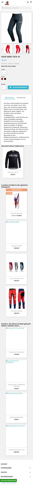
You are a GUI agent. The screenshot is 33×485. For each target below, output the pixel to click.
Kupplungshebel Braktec (16, 417)
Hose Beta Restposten (16, 213)
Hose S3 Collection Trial (16, 278)
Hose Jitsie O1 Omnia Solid (16, 352)
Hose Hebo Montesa (16, 311)
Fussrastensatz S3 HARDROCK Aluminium (16, 385)
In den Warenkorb (18, 87)
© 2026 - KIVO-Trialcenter (8, 483)
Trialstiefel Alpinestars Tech (16, 450)
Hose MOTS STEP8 (16, 246)
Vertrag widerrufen (8, 480)
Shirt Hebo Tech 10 (13, 172)
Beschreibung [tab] (9, 97)
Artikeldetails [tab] (21, 97)
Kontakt (4, 464)
